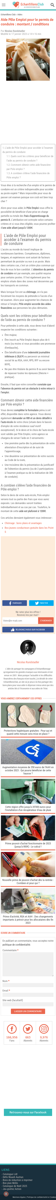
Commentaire (10, 950)
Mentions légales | (20, 1197)
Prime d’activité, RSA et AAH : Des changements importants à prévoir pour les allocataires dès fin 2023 (28, 919)
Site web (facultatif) (12, 1000)
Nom (5, 981)
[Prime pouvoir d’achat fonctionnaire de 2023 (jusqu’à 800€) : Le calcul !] (28, 839)
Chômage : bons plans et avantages (23, 523)
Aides (19, 14)
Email (5, 990)
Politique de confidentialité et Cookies (41, 1197)
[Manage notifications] (6, 1193)
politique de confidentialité (16, 944)
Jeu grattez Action (12, 1189)
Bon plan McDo (10, 1183)
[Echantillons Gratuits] (28, 7)
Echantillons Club (8, 14)
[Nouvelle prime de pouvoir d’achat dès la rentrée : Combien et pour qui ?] (28, 876)
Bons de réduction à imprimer (18, 1180)
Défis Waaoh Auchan (13, 1177)
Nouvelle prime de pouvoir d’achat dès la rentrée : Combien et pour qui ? (28, 881)
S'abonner (46, 620)
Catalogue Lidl (10, 1174)
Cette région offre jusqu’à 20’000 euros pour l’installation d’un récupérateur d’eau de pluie (28, 808)
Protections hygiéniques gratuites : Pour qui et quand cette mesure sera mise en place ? (28, 732)
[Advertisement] (28, 113)
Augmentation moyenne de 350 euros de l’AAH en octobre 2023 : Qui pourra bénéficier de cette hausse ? (28, 770)
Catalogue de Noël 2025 (15, 1186)
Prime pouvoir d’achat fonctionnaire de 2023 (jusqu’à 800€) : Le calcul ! (28, 845)
